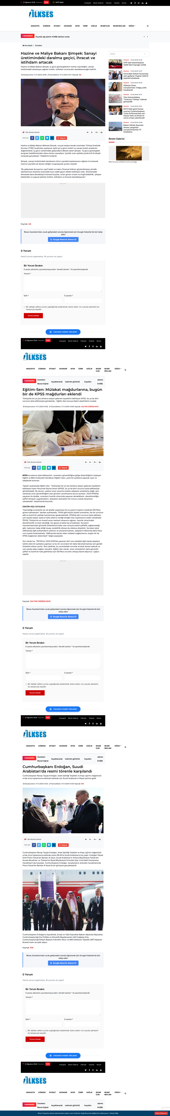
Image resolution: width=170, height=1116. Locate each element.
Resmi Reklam (119, 26)
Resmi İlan (105, 26)
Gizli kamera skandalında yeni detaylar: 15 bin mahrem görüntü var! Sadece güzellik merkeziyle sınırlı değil (73, 382)
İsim (26, 295)
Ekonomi (68, 26)
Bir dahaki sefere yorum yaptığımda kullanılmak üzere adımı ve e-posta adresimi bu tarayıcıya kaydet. (62, 308)
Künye (124, 3)
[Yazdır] (101, 132)
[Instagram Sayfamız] (138, 3)
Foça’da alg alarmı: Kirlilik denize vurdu (100, 382)
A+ (97, 132)
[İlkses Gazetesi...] (41, 13)
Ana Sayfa (28, 45)
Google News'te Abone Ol (64, 239)
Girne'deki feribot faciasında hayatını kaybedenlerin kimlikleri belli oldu (90, 382)
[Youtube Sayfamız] (146, 3)
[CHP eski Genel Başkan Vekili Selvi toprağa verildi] (115, 64)
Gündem (46, 26)
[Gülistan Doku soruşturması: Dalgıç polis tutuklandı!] (115, 86)
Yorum (27, 273)
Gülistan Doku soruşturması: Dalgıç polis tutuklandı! (135, 87)
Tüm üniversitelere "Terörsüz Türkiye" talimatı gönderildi (135, 99)
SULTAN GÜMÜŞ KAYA (90, 406)
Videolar (109, 3)
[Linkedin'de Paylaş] (52, 138)
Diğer (131, 26)
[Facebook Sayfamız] (135, 3)
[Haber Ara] (147, 26)
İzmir (85, 26)
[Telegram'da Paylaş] (47, 138)
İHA (82, 784)
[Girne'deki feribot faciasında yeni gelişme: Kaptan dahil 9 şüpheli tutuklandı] (115, 75)
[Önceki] (144, 36)
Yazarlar (117, 3)
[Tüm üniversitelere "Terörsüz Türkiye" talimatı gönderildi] (115, 98)
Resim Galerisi (98, 3)
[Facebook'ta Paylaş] (32, 138)
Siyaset (57, 26)
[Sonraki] (147, 36)
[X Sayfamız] (131, 3)
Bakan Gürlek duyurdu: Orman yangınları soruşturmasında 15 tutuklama (133, 128)
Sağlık (94, 26)
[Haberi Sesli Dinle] (88, 132)
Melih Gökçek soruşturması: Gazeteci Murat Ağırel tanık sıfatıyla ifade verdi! (69, 37)
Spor (77, 26)
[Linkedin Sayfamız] (142, 3)
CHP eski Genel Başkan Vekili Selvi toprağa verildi (134, 63)
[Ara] (144, 53)
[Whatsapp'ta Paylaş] (42, 138)
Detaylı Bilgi (114, 1113)
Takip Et (63, 138)
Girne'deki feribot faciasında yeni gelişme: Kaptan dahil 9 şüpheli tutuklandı (135, 76)
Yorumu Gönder (33, 316)
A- (92, 132)
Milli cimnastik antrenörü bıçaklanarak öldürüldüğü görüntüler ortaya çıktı (57, 382)
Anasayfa (87, 3)
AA (80, 75)
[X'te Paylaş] (37, 138)
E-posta (68, 295)
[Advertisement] (107, 14)
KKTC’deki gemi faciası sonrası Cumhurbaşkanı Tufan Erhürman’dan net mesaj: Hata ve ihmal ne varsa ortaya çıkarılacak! (134, 113)
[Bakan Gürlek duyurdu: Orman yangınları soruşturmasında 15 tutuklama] (115, 126)
